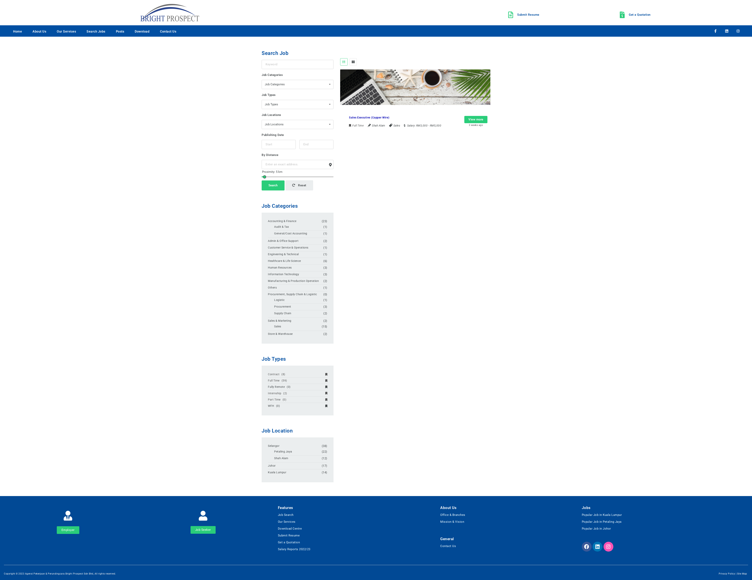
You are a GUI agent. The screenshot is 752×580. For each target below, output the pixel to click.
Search (272, 185)
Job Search (286, 515)
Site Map (742, 573)
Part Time (277, 399)
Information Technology (283, 274)
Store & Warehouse (280, 333)
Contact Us (168, 31)
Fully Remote (279, 386)
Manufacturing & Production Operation (293, 280)
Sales (396, 125)
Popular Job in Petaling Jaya (602, 522)
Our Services (66, 31)
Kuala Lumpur (277, 472)
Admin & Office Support (283, 240)
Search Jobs (96, 31)
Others (272, 287)
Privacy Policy (727, 573)
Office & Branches (452, 515)
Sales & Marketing (279, 320)
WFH (274, 405)
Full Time (277, 380)
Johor (272, 465)
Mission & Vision (452, 522)
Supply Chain (282, 313)
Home (17, 31)
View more (475, 119)
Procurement (282, 306)
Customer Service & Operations (288, 247)
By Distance (270, 155)
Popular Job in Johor (596, 528)
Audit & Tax (281, 226)
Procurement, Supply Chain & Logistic (292, 294)
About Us (39, 31)
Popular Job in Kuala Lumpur (602, 515)
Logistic (279, 299)
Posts (120, 31)
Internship (277, 393)
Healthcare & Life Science (284, 260)
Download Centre (290, 528)
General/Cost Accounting (290, 233)
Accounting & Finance (282, 221)
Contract (276, 374)
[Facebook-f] (715, 31)
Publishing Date (273, 135)
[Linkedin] (727, 31)
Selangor (273, 445)
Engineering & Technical (283, 254)
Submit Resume (289, 535)
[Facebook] (587, 547)
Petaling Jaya (283, 451)
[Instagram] (738, 31)
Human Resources (280, 267)
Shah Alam (281, 458)
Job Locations (271, 115)
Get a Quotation (289, 542)
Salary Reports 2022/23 (294, 549)
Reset (301, 185)
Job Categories (272, 75)
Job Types (269, 95)
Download (142, 31)
